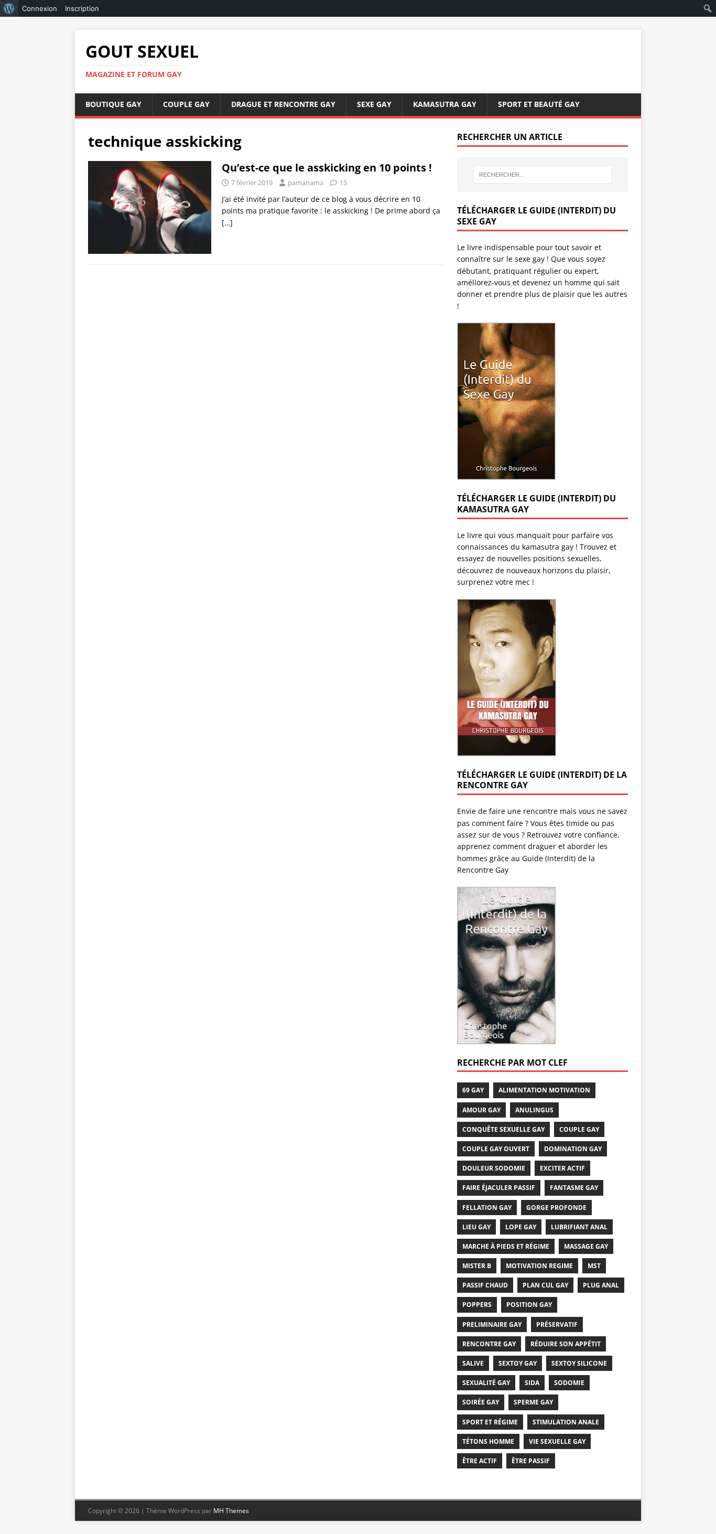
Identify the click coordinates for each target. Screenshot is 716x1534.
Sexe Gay (374, 104)
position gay (529, 1304)
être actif (479, 1460)
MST (594, 1265)
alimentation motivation (544, 1090)
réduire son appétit (565, 1343)
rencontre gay (489, 1343)
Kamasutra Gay (444, 104)
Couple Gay (186, 104)
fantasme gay (574, 1187)
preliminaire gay (492, 1324)
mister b (476, 1265)
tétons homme (488, 1441)
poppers (477, 1304)
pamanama (305, 182)
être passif (531, 1460)
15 (343, 182)
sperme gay (533, 1402)
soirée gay (480, 1402)
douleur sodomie (493, 1168)
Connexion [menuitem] (39, 8)
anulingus (534, 1110)
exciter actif (562, 1168)
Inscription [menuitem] (82, 8)
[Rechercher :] (542, 175)
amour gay (481, 1110)
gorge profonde (556, 1207)
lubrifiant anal (579, 1226)
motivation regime (539, 1265)
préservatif (557, 1324)
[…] (227, 223)
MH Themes (231, 1510)
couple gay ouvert (495, 1148)
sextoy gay (517, 1363)
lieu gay (476, 1226)
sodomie (569, 1382)
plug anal (601, 1285)
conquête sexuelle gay (503, 1129)
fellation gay (487, 1207)
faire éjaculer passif (498, 1187)
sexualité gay (486, 1382)
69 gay (473, 1090)
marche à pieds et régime (505, 1246)
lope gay (520, 1226)
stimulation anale (566, 1422)
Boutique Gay (113, 104)
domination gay (573, 1148)
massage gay (586, 1246)
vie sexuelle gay (557, 1441)
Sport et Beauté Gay (539, 104)
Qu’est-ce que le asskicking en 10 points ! (327, 167)
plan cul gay (545, 1285)
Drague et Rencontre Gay (283, 104)
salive (473, 1363)
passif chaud (485, 1285)
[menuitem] (9, 8)
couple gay (579, 1129)
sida (532, 1382)
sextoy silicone (579, 1363)
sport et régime (490, 1422)
